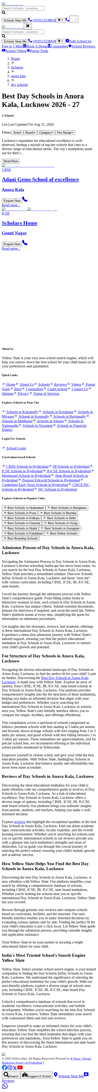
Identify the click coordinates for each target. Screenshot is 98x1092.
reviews (19, 822)
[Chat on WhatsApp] (5, 1088)
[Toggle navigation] (73, 19)
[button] (49, 10)
